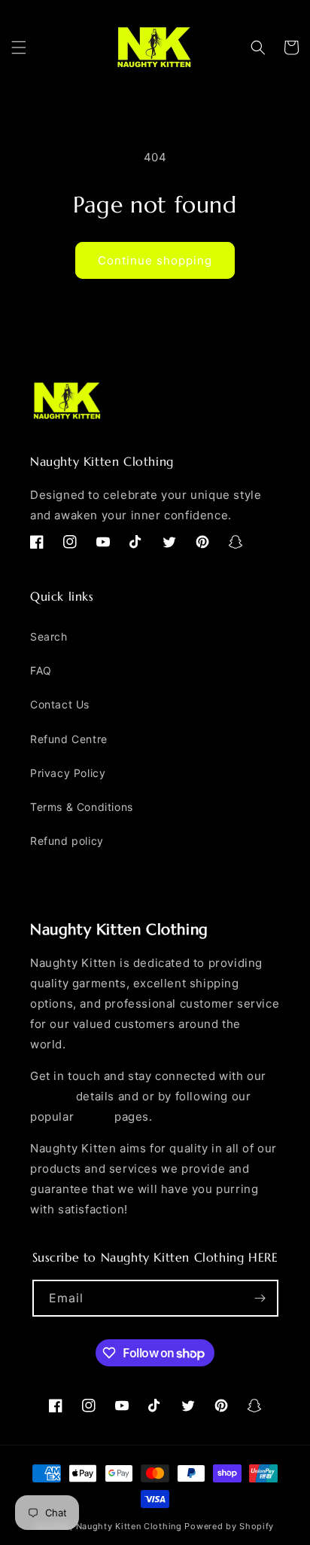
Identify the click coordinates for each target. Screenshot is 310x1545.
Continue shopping (155, 260)
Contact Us (60, 704)
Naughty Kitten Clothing (129, 1526)
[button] (18, 47)
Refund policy (67, 840)
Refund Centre (69, 739)
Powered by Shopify (229, 1526)
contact (51, 1096)
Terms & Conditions (81, 806)
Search (49, 636)
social (94, 1116)
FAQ (41, 670)
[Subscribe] (260, 1298)
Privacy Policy (67, 772)
